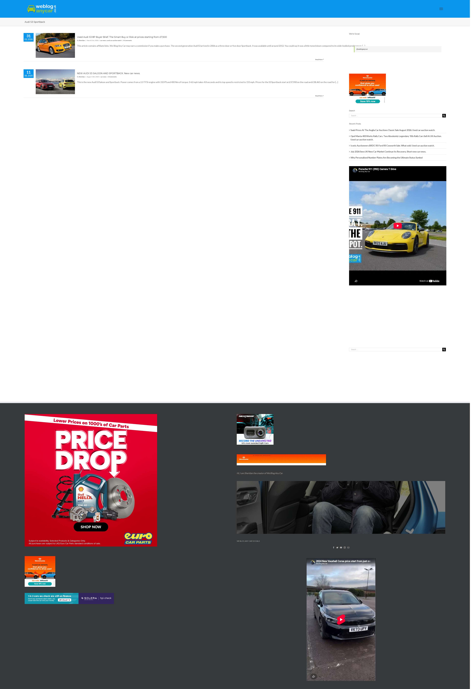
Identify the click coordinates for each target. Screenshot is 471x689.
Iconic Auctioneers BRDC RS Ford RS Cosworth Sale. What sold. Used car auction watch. (392, 145)
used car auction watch (114, 40)
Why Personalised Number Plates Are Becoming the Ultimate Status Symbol (387, 157)
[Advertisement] (397, 321)
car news (103, 40)
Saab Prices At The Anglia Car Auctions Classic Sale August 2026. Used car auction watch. (393, 130)
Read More (319, 59)
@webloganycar (362, 49)
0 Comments (127, 40)
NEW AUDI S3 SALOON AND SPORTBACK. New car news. (108, 73)
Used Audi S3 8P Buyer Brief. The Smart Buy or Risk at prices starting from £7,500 (122, 37)
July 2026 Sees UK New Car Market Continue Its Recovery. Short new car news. (388, 151)
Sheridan (82, 40)
